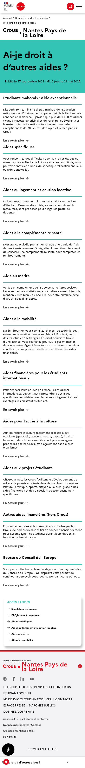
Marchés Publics (42, 705)
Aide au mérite (20, 634)
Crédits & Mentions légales (18, 730)
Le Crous (10, 687)
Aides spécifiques (21, 621)
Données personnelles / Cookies (22, 724)
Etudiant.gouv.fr (17, 693)
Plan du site (10, 736)
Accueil (7, 17)
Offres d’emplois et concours (46, 687)
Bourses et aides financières (31, 17)
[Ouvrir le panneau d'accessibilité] (8, 749)
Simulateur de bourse (24, 609)
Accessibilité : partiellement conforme (25, 718)
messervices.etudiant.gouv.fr (27, 699)
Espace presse (14, 705)
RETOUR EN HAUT (40, 749)
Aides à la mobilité (22, 640)
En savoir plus (14, 140)
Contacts (63, 699)
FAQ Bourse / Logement (25, 615)
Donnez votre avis (18, 711)
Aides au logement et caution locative (34, 627)
